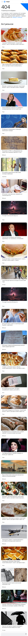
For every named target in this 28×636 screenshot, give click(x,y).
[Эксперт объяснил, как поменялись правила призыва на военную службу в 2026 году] (14, 600)
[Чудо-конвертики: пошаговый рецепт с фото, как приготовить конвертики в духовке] (14, 60)
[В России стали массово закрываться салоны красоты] (14, 189)
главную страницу (17, 17)
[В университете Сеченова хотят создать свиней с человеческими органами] (14, 427)
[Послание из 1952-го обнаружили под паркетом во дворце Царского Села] (14, 146)
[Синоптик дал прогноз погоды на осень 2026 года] (14, 276)
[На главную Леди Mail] (7, 1)
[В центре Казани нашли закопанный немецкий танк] (14, 578)
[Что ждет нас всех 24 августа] (14, 297)
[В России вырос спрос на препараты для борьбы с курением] (14, 319)
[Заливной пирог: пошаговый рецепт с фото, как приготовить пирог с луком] (14, 254)
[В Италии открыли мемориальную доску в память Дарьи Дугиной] (14, 341)
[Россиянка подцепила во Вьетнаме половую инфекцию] (14, 168)
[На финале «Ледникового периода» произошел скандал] (14, 125)
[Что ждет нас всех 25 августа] (14, 211)
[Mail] (4, 1)
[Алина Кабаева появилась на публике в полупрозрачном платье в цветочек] (14, 103)
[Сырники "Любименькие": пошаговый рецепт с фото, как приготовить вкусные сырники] (14, 38)
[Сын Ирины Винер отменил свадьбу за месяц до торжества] (14, 449)
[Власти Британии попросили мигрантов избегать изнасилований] (14, 470)
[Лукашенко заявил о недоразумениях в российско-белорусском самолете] (14, 535)
